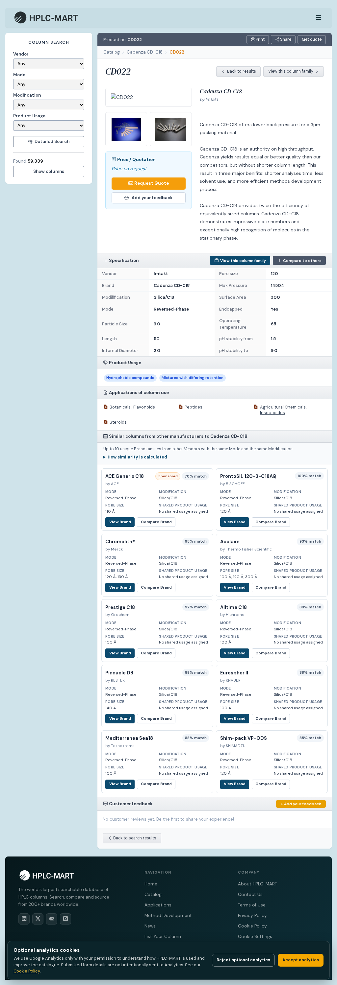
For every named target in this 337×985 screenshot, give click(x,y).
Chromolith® (120, 542)
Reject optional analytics (243, 960)
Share (285, 39)
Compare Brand (156, 522)
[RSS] (65, 919)
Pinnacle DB (119, 673)
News (150, 926)
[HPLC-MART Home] (46, 18)
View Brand (120, 522)
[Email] (51, 919)
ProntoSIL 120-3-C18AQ (248, 476)
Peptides (193, 407)
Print (260, 39)
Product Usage (29, 116)
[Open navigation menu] (318, 18)
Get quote (312, 39)
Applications (157, 905)
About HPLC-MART (257, 884)
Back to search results (134, 838)
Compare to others (302, 260)
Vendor (21, 54)
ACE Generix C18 (124, 476)
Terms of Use (252, 905)
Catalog (111, 52)
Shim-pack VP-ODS (243, 738)
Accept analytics (300, 960)
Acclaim (230, 542)
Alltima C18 (233, 607)
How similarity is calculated (137, 457)
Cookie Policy (252, 926)
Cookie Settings (255, 936)
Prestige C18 (120, 607)
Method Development (168, 915)
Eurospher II (234, 673)
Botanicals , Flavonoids (132, 407)
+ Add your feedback (301, 804)
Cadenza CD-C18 (145, 52)
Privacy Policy (252, 915)
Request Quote (151, 183)
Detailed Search (52, 141)
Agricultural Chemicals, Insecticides (283, 409)
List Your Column (162, 936)
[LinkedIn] (24, 919)
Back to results (241, 71)
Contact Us (250, 894)
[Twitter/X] (37, 919)
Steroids (118, 422)
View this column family (290, 71)
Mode (19, 75)
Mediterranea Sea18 (129, 738)
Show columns (48, 171)
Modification (27, 95)
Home (150, 884)
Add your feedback (152, 197)
